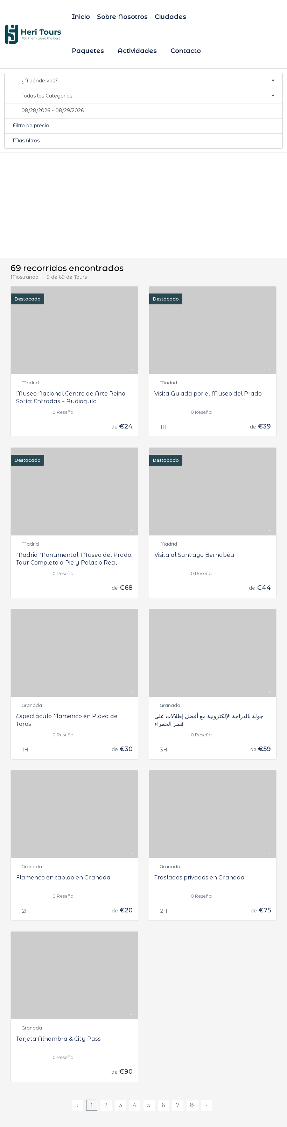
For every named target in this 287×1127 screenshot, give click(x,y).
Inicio (81, 17)
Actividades (138, 51)
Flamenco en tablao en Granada (63, 877)
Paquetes (89, 51)
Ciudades (171, 17)
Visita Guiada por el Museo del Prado (208, 393)
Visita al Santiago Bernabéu (194, 555)
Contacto (185, 51)
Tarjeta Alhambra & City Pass (58, 1038)
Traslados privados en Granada (199, 877)
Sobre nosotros (122, 17)
